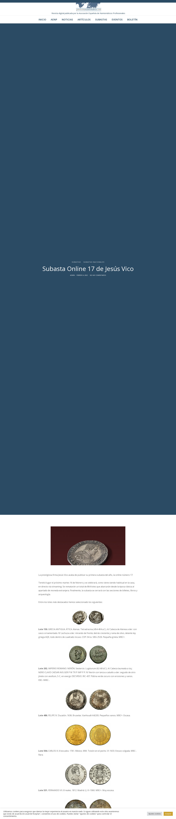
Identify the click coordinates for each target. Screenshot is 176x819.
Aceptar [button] (168, 814)
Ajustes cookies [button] (155, 814)
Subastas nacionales (93, 262)
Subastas (76, 262)
